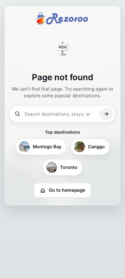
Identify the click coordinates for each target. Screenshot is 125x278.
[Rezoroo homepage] (62, 18)
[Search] (106, 114)
